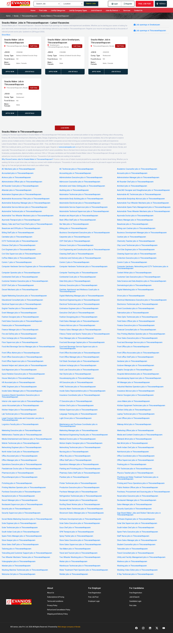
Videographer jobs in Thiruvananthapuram (18, 561)
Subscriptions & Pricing (55, 597)
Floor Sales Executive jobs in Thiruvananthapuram (137, 338)
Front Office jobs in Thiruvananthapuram (133, 347)
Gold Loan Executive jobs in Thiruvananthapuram (79, 370)
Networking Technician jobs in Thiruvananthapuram (80, 447)
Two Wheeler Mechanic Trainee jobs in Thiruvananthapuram (26, 557)
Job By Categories (58, 10)
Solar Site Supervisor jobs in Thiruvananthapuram (137, 523)
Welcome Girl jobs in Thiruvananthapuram (18, 574)
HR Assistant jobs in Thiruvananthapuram (18, 382)
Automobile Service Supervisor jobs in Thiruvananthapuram (83, 207)
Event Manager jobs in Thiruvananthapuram (19, 313)
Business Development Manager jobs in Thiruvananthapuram (142, 233)
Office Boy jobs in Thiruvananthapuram (75, 456)
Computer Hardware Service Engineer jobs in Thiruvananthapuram (28, 266)
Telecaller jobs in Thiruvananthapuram (132, 549)
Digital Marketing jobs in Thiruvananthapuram (135, 290)
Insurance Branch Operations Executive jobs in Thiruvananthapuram (21, 396)
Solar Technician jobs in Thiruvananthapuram (20, 528)
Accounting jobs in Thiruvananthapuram (75, 173)
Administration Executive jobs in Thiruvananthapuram (80, 177)
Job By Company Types (78, 10)
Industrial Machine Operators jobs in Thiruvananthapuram (140, 387)
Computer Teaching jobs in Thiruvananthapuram (78, 273)
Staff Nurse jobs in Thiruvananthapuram (133, 536)
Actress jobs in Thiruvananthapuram (16, 177)
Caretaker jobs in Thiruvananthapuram (17, 237)
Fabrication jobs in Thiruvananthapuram (133, 313)
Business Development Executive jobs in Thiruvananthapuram (84, 233)
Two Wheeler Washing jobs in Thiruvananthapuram (79, 557)
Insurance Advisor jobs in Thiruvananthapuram (136, 391)
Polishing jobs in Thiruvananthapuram (17, 483)
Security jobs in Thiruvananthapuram (16, 509)
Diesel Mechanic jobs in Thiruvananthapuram (20, 290)
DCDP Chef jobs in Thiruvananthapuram (18, 285)
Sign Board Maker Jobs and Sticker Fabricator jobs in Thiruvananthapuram (139, 514)
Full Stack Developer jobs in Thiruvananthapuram (79, 361)
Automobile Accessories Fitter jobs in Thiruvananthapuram (26, 199)
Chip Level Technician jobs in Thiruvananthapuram (137, 245)
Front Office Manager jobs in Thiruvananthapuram (79, 357)
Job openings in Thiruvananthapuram (151, 30)
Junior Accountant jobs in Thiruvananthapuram (20, 405)
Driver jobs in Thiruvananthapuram (131, 296)
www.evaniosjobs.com (67, 147)
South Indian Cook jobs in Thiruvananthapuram (20, 532)
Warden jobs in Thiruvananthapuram (16, 566)
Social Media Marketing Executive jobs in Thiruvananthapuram (27, 519)
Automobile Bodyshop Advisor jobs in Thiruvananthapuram (141, 199)
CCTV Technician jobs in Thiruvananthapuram (20, 241)
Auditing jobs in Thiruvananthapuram (74, 190)
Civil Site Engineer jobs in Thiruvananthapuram (136, 250)
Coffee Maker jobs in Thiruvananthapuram (19, 258)
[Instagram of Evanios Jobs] (143, 628)
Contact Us (138, 10)
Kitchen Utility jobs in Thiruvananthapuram (134, 410)
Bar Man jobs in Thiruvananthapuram (74, 224)
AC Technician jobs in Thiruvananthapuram (76, 169)
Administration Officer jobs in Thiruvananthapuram (22, 182)
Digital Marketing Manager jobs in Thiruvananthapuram (81, 296)
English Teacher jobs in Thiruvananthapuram (19, 308)
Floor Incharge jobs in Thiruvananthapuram (19, 338)
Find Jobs (43, 10)
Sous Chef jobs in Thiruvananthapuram (75, 528)
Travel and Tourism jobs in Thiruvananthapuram (78, 553)
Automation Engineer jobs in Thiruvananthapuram (21, 194)
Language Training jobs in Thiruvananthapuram (78, 414)
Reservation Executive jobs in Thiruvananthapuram (137, 496)
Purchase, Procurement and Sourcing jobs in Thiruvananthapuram (143, 492)
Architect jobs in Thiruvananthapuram (132, 186)
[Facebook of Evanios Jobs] (136, 628)
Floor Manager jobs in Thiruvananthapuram (76, 338)
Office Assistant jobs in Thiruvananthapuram (20, 456)
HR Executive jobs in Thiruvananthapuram (76, 382)
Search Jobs (91, 4)
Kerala (16, 16)
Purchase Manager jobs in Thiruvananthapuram (78, 492)
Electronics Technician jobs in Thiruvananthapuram (137, 304)
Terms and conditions (55, 601)
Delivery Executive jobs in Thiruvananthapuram (78, 285)
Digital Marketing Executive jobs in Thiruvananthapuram (24, 296)
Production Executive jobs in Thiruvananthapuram (79, 487)
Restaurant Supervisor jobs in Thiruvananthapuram (22, 504)
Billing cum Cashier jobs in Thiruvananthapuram (136, 228)
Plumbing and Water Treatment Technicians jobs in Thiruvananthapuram (137, 478)
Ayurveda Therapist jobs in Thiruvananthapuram (21, 220)
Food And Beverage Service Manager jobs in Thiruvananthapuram (28, 347)
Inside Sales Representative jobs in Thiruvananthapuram (82, 391)
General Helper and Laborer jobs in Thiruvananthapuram (24, 365)
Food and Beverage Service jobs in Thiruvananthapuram (139, 342)
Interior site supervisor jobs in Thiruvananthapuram (22, 401)
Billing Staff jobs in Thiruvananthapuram (18, 233)
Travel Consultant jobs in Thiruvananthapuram (135, 553)
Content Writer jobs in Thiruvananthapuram (134, 273)
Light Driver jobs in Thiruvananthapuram (75, 418)
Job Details (29, 71)
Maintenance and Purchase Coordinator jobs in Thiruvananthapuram (78, 425)
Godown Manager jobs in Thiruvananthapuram (135, 365)
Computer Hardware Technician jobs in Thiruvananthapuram (83, 266)
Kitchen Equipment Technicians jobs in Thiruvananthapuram (141, 405)
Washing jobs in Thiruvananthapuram (132, 566)
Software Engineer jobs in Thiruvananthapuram (136, 519)
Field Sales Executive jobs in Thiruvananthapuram (22, 321)
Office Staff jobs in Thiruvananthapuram (75, 460)
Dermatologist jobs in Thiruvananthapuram (134, 285)
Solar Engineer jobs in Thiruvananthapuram (19, 523)
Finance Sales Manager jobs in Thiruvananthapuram (80, 330)
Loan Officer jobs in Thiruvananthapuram (133, 418)
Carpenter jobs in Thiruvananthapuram (74, 237)
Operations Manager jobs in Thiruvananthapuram (79, 464)
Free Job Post (93, 597)
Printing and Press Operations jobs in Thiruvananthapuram (141, 483)
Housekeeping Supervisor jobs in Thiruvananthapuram (139, 378)
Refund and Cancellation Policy (58, 610)
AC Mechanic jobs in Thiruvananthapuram (18, 169)
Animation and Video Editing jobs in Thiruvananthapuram (82, 186)
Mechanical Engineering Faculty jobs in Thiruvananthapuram (83, 435)
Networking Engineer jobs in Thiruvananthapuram (21, 447)
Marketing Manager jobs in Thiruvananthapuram (78, 430)
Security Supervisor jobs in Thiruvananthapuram (21, 513)
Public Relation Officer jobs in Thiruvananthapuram (137, 487)
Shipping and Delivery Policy (57, 614)
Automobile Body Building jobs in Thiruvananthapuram (81, 199)
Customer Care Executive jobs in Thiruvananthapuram (138, 277)
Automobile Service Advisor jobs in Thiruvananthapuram (24, 207)
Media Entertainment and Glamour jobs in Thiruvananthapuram (27, 439)
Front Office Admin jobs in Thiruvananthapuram (21, 353)
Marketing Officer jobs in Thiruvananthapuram (135, 430)
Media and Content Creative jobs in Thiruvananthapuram (139, 435)
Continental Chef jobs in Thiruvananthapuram (20, 277)
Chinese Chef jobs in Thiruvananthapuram (18, 245)
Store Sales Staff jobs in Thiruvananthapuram (20, 544)
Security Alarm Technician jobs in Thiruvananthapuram (81, 509)
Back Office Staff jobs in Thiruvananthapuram (77, 220)
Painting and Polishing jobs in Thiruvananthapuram (79, 469)
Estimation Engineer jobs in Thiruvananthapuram (78, 308)
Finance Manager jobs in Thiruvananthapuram (20, 330)
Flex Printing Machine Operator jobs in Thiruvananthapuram (141, 334)
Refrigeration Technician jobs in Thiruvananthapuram (80, 496)
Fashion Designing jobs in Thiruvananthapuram (78, 317)
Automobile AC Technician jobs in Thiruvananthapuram (139, 194)
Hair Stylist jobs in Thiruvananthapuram (75, 374)
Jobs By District (112, 10)
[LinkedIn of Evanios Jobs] (150, 628)
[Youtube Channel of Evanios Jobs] (163, 628)
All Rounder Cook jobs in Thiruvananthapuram (20, 186)
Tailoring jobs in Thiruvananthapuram (16, 549)
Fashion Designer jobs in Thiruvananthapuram (20, 317)
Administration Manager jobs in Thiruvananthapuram (138, 177)
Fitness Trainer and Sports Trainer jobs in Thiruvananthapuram (84, 334)
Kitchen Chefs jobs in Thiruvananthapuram (76, 405)
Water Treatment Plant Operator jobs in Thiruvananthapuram (83, 570)
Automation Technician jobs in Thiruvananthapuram (79, 194)
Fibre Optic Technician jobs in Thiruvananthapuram (137, 317)
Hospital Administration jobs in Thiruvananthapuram (138, 374)
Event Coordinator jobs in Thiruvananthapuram (135, 308)
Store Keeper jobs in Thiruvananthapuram (18, 540)
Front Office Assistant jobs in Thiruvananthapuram (79, 353)
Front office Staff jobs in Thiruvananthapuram (135, 357)
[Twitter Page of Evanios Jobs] (156, 628)
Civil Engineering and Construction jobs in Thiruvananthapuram (84, 250)
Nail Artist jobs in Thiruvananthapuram (132, 443)
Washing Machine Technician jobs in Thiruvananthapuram (25, 570)
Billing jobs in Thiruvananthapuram (73, 228)
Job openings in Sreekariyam (148, 25)
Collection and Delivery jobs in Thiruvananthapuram (80, 258)
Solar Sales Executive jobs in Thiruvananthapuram (79, 523)
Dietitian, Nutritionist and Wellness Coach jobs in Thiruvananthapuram (79, 290)
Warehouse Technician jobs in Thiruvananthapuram (79, 566)
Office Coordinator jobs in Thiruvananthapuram (136, 456)
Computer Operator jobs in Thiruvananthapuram (21, 273)
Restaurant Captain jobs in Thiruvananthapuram (78, 500)
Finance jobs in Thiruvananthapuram (16, 325)
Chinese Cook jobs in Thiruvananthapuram (76, 245)
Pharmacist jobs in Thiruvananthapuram (18, 473)
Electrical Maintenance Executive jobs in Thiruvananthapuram (142, 300)
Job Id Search (96, 10)
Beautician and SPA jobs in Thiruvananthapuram (21, 228)
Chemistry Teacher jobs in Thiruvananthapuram (136, 241)
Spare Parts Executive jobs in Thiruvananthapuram (137, 532)
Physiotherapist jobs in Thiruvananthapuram (19, 477)
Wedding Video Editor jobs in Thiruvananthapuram (137, 570)
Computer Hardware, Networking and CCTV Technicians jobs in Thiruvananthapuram (142, 267)
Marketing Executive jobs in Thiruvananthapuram (21, 430)
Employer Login (94, 601)
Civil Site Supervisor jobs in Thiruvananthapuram (21, 254)
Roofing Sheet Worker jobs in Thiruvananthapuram (79, 504)
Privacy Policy (52, 605)
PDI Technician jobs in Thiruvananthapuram (134, 469)
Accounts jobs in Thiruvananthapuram (132, 173)
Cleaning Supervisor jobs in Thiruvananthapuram (136, 254)
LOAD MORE (65, 128)
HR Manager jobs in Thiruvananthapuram (133, 382)
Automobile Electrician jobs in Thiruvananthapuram (79, 203)
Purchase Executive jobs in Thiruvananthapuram (21, 492)
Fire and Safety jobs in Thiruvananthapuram (19, 334)
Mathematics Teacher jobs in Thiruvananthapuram (22, 435)
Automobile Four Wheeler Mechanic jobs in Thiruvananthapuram (143, 203)
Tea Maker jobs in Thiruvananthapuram (75, 549)
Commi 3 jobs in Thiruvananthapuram (132, 262)
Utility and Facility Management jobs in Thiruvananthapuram (141, 557)
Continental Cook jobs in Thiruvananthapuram (77, 277)
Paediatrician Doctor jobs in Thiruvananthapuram (21, 469)
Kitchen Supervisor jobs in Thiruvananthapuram (78, 410)
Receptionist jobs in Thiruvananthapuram (18, 496)
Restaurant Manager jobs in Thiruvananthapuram (136, 500)
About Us (50, 593)
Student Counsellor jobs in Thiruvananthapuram (136, 544)
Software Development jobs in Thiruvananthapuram (80, 519)
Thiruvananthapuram (30, 16)
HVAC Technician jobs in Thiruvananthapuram (77, 387)
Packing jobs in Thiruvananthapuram (131, 464)
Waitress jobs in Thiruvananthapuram (132, 561)
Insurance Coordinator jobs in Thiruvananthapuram (79, 395)
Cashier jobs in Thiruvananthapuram (131, 237)
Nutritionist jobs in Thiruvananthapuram (133, 452)
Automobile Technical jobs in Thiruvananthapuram (22, 211)
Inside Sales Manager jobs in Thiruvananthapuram (22, 391)
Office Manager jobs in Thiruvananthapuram (19, 460)
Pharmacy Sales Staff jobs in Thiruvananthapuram (79, 473)
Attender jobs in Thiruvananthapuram (16, 190)
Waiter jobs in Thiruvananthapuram (73, 561)
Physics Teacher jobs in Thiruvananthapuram (135, 473)
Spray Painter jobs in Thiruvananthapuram (76, 536)
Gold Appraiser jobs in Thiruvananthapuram (19, 370)
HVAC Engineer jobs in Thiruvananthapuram (19, 387)
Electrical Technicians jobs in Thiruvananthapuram (79, 304)
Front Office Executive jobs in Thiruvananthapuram (22, 357)
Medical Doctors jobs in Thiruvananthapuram (77, 439)
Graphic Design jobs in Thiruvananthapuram (134, 370)
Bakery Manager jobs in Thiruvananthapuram (135, 220)
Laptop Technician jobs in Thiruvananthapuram (136, 414)
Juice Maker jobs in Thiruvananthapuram (133, 401)
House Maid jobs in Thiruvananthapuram (18, 378)
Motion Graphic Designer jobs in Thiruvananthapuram (80, 443)
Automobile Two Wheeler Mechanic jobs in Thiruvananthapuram (27, 216)
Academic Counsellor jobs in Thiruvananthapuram (137, 169)
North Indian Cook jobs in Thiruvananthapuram (20, 452)
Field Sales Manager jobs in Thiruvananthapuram (79, 321)
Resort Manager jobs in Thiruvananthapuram (20, 500)
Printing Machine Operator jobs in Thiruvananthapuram (24, 487)
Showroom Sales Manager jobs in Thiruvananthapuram (81, 513)
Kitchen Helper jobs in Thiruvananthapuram (19, 410)
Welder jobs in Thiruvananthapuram (73, 574)
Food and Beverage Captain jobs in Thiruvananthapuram (82, 342)
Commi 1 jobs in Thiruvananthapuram (17, 262)
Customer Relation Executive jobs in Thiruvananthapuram (25, 281)
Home (33, 10)
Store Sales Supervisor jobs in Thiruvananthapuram (80, 544)
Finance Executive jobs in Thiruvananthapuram (136, 325)
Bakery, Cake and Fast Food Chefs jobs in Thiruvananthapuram (27, 224)
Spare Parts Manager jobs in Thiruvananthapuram (22, 536)
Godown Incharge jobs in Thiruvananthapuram (77, 365)
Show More (6, 35)
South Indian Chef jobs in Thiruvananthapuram (135, 528)
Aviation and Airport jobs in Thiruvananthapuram (78, 216)
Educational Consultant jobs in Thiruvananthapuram (22, 300)
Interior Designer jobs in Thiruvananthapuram (135, 395)
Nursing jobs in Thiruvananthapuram (73, 452)
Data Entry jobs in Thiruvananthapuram (74, 281)
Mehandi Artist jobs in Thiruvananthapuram (134, 439)
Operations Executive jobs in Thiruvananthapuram (22, 464)
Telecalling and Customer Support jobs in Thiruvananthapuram (27, 553)
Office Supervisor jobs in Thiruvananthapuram (135, 460)
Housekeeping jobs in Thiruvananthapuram (76, 378)
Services (126, 10)
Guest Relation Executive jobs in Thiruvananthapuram (23, 374)
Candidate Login (135, 601)
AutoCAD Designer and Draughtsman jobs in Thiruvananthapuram (143, 190)
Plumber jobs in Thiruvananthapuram (74, 477)
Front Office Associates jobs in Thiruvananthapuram (138, 353)
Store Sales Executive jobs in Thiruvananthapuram (79, 540)
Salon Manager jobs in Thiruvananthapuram (134, 504)
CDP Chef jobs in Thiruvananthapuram (74, 241)
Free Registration (94, 593)
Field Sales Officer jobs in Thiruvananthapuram (136, 321)
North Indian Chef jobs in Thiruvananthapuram (135, 447)
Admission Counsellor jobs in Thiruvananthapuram (79, 182)
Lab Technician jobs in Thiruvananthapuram (19, 414)
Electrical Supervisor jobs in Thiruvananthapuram (21, 304)
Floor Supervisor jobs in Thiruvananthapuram (20, 342)
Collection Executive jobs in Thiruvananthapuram (136, 258)
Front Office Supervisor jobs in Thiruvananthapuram (22, 361)
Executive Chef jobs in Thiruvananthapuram (76, 313)
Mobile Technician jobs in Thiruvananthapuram (20, 443)
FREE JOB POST (144, 4)
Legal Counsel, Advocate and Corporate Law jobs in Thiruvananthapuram (23, 419)
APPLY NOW (10, 71)
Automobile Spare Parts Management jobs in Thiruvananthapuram (144, 207)
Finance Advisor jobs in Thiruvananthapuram (77, 325)
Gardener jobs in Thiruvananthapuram (132, 361)
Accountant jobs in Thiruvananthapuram (17, 173)
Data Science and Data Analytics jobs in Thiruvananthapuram (141, 281)
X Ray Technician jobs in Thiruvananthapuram (135, 574)
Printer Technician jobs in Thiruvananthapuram (78, 483)
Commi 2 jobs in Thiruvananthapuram (74, 262)
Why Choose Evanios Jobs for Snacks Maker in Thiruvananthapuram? (27, 159)
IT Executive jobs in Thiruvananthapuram (75, 401)
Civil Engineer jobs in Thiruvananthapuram (19, 250)
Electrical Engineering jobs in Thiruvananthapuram (79, 300)
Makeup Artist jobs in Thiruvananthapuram (134, 424)
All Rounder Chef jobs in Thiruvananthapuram (135, 182)
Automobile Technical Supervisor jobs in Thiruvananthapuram (84, 211)
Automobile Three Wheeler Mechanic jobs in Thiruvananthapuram (143, 211)
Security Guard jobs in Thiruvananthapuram (134, 509)
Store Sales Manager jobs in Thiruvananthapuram (137, 540)
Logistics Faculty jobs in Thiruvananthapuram (20, 424)
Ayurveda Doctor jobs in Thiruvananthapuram (135, 216)
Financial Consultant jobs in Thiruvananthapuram (136, 330)
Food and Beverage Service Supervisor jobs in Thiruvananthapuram (78, 347)
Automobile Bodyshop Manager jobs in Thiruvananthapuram (26, 203)
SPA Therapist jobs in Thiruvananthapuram (76, 532)
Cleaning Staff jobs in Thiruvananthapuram (76, 254)
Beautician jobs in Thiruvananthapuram (132, 224)
